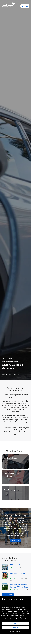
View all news (7, 595)
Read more (15, 540)
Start (3, 374)
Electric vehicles (10, 458)
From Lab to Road (16, 565)
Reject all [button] (15, 627)
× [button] (29, 598)
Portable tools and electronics (11, 475)
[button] (15, 631)
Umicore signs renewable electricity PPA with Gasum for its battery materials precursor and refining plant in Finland (19, 586)
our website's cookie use (22, 611)
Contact (16, 374)
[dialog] (15, 615)
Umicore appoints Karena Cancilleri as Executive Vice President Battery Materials (19, 574)
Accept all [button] (15, 623)
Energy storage (10, 489)
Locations (9, 374)
